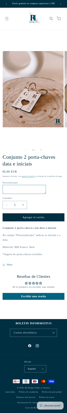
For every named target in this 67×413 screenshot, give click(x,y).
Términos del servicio (26, 397)
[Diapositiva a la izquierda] (26, 150)
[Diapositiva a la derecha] (41, 150)
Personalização (10, 182)
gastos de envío (28, 176)
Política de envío (46, 397)
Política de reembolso (28, 392)
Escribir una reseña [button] (33, 296)
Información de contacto (28, 402)
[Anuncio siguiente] (60, 4)
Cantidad (7, 198)
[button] (7, 18)
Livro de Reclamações (35, 408)
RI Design (29, 388)
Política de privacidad (52, 392)
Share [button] (10, 264)
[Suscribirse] (53, 333)
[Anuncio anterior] (6, 4)
